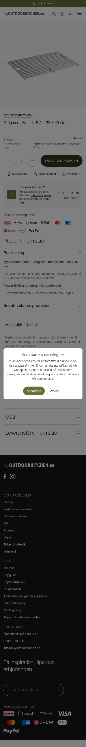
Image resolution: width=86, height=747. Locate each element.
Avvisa (54, 391)
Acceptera (34, 391)
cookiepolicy (45, 379)
